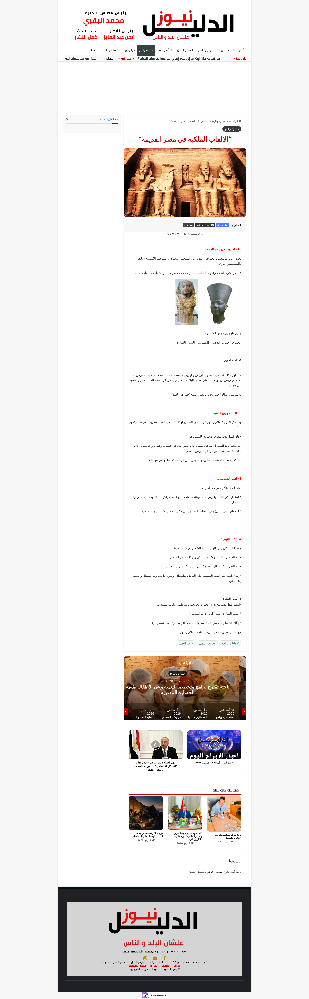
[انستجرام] (145, 958)
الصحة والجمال (185, 50)
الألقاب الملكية (229, 643)
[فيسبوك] (164, 958)
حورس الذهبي (206, 643)
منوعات (93, 50)
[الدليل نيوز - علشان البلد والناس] (154, 22)
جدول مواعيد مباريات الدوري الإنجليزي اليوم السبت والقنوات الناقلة (76, 58)
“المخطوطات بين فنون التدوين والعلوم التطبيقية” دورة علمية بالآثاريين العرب (188, 836)
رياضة (220, 50)
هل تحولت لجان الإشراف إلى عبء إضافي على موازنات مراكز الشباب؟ (200, 58)
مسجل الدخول (214, 871)
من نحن (176, 965)
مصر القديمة (185, 643)
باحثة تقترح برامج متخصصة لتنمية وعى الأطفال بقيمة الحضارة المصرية (185, 689)
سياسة (196, 962)
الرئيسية (234, 121)
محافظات (164, 962)
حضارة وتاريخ (146, 50)
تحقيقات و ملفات (111, 50)
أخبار (241, 50)
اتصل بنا (154, 965)
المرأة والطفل (165, 50)
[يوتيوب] (155, 958)
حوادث (152, 962)
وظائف (165, 965)
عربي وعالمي (205, 50)
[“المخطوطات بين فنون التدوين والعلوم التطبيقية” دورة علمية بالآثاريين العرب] (185, 813)
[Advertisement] (154, 85)
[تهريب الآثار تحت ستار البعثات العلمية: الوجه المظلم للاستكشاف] (146, 813)
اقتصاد (231, 50)
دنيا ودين (130, 50)
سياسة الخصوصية (137, 965)
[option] (185, 688)
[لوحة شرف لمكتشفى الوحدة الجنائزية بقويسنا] (224, 814)
